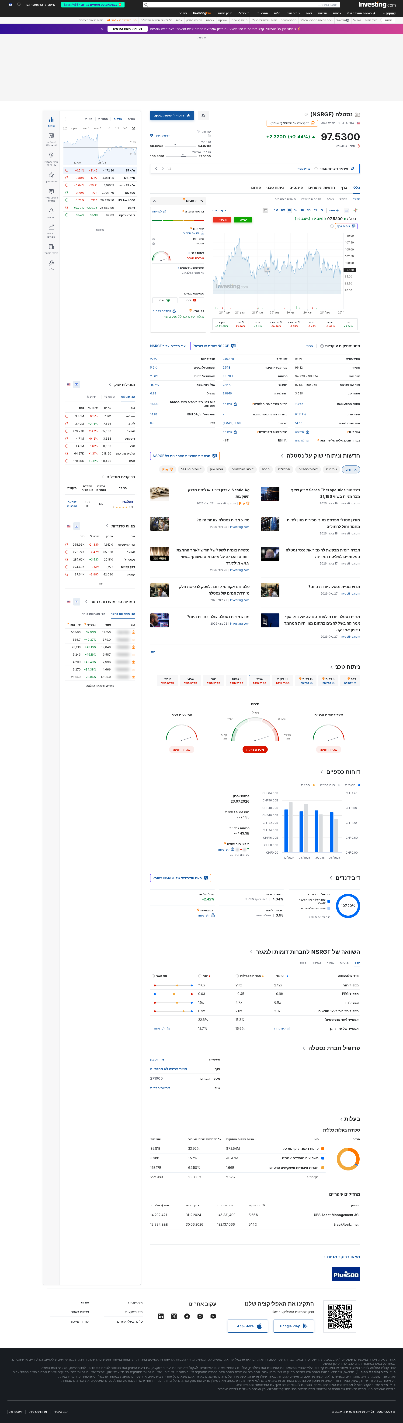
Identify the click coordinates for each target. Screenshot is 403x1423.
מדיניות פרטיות (38, 1411)
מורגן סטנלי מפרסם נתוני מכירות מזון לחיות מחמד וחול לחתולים (323, 523)
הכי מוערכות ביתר (93, 613)
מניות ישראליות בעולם (264, 20)
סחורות (103, 119)
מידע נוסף (304, 168)
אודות (85, 1302)
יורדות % (92, 396)
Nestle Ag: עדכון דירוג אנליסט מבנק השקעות (219, 493)
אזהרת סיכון (15, 1411)
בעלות (330, 199)
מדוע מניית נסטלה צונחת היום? (223, 520)
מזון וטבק (157, 1059)
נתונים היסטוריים (311, 199)
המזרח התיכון (194, 20)
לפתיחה (279, 1028)
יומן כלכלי (244, 13)
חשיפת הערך (162, 135)
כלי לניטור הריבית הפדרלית (156, 20)
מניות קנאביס (239, 20)
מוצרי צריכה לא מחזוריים (168, 1069)
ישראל (357, 20)
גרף (343, 187)
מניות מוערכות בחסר (91, 20)
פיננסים (296, 187)
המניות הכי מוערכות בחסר (113, 601)
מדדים (118, 119)
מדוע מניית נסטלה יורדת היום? (334, 586)
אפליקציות (135, 1302)
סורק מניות (225, 13)
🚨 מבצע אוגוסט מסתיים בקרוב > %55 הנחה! (93, 4)
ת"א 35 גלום (127, 185)
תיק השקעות (134, 1312)
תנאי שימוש (61, 1411)
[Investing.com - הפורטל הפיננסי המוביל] (377, 4)
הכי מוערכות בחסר (123, 613)
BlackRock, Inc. (346, 1224)
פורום (256, 187)
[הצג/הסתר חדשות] (265, 210)
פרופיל (343, 199)
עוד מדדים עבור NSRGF (168, 346)
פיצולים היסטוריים (285, 199)
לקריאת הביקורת (72, 503)
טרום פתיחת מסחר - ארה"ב (316, 20)
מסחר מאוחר (288, 20)
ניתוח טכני (275, 187)
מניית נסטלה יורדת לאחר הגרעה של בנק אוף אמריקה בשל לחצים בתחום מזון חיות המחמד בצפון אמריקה (322, 623)
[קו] (346, 210)
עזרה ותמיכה (80, 1321)
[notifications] (19, 4)
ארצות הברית (160, 1088)
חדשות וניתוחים (321, 187)
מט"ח (131, 119)
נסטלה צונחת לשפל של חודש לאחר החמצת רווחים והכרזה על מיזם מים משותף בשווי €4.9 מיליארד (213, 556)
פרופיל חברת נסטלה (334, 1048)
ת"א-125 (129, 177)
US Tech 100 (126, 200)
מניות (388, 20)
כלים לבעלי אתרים (130, 1321)
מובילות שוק (124, 384)
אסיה (179, 20)
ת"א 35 (130, 170)
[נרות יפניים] (355, 210)
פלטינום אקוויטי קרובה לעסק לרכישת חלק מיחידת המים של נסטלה (214, 589)
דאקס (131, 207)
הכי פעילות (128, 396)
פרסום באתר (80, 1312)
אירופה (210, 20)
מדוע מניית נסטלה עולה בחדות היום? (218, 616)
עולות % (109, 396)
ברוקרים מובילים (121, 476)
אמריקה (223, 20)
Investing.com (240, 527)
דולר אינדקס (127, 215)
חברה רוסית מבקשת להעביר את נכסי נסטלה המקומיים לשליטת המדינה (323, 553)
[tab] (350, 680)
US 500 (130, 192)
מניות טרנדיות (123, 525)
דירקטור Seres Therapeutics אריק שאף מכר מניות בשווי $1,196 (325, 493)
